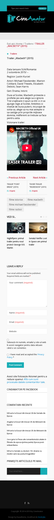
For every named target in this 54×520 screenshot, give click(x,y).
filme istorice (16, 199)
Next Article (40, 177)
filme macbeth (35, 199)
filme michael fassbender (22, 204)
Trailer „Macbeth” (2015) (20, 58)
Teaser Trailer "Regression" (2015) (37, 185)
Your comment (21, 282)
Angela (12, 191)
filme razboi (15, 209)
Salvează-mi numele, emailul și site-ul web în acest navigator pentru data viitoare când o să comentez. (26, 345)
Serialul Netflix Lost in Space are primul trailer (38, 241)
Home (19, 43)
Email (16, 322)
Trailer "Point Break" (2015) (13, 185)
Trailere (28, 43)
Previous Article (16, 177)
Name (17, 312)
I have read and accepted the (25, 356)
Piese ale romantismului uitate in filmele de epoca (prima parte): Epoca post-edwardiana (26, 442)
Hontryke (41, 517)
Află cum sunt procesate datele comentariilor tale (26, 381)
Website (13, 331)
